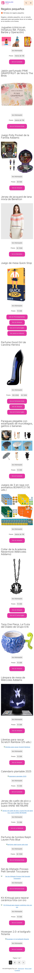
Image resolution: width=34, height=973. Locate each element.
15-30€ (19, 311)
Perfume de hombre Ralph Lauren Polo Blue (16, 838)
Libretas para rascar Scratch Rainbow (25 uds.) (16, 740)
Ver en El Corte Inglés (17, 328)
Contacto (17, 970)
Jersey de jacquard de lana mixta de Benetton (16, 198)
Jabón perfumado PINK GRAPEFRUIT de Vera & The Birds (17, 73)
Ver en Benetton (17, 254)
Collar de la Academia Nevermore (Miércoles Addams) (13, 552)
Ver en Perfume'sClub (17, 126)
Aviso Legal (28, 968)
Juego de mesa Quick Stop (16, 263)
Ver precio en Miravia (17, 333)
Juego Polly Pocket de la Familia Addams (15, 136)
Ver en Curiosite (17, 62)
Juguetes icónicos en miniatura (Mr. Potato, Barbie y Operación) (13, 30)
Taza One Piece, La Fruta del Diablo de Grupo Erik (15, 625)
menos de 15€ (19, 56)
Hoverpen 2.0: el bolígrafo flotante (15, 933)
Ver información (17, 50)
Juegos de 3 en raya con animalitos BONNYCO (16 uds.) (15, 487)
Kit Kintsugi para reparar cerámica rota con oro (15, 899)
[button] (26, 2)
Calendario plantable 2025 (16, 771)
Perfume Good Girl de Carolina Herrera (13, 343)
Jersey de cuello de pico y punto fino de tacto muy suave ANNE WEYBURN (16, 803)
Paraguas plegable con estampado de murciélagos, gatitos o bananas (17, 423)
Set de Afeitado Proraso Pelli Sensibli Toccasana (14, 870)
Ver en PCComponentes (17, 317)
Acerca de (21, 968)
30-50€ (19, 182)
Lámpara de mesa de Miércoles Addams (13, 678)
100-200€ (15, 395)
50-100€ (19, 248)
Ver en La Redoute (17, 828)
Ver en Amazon (17, 188)
